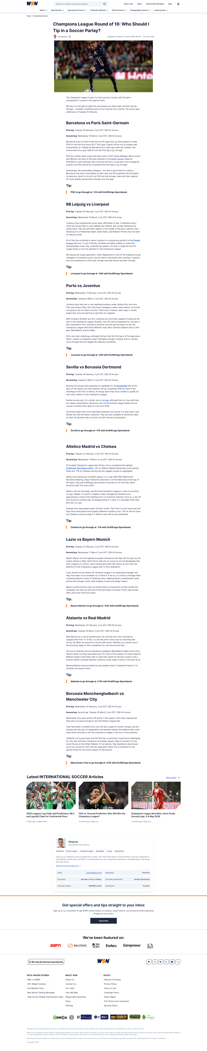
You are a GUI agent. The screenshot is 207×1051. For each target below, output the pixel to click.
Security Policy (111, 1005)
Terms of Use (110, 988)
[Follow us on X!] (154, 961)
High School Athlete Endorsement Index (45, 997)
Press (68, 1001)
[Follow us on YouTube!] (160, 961)
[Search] (104, 3)
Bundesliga (122, 386)
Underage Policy (111, 992)
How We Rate (72, 992)
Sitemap (69, 1005)
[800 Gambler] (119, 1017)
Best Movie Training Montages (41, 992)
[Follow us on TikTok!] (177, 961)
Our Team (70, 988)
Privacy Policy (110, 984)
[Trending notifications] (178, 4)
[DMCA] (60, 1017)
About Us (70, 979)
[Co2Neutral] (148, 1017)
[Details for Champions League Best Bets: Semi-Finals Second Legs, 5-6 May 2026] (156, 795)
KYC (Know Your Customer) (116, 1001)
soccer (121, 159)
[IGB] (84, 1017)
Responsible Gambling (155, 4)
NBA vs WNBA (33, 979)
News (139, 4)
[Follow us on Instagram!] (166, 961)
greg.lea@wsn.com (94, 873)
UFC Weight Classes (36, 984)
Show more (171, 777)
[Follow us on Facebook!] (149, 961)
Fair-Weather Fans (35, 988)
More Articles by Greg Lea (67, 866)
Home (29, 16)
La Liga (105, 400)
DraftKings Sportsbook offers (79, 468)
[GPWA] (134, 1017)
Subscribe (103, 921)
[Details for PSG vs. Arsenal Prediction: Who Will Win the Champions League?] (103, 795)
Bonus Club (128, 4)
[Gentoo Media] (101, 1017)
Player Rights (110, 997)
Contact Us (71, 984)
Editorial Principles (112, 979)
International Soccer (41, 16)
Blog (170, 4)
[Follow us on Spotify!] (172, 961)
